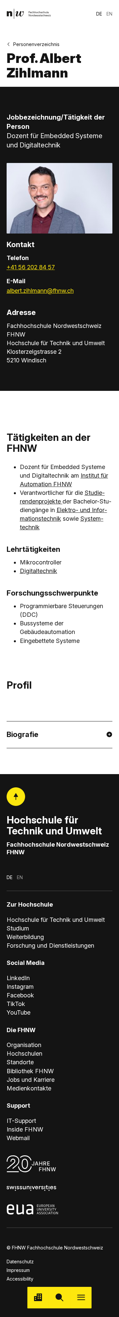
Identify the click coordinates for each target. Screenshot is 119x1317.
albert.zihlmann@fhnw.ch (40, 290)
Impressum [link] (18, 1270)
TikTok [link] (16, 1003)
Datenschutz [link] (20, 1261)
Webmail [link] (18, 1137)
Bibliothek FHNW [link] (30, 1071)
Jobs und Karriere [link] (31, 1079)
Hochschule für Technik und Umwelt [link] (56, 919)
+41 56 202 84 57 (31, 267)
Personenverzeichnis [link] (36, 44)
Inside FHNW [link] (25, 1129)
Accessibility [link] (20, 1279)
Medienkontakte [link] (29, 1088)
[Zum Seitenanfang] (16, 796)
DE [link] (99, 14)
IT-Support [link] (21, 1120)
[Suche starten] (59, 1297)
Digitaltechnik (38, 570)
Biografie (22, 734)
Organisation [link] (24, 1044)
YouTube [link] (18, 1012)
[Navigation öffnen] (81, 1297)
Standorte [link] (20, 1062)
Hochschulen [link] (24, 1053)
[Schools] (38, 1297)
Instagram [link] (20, 986)
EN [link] (109, 14)
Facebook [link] (20, 995)
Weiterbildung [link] (25, 936)
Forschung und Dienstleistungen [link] (50, 945)
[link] (29, 14)
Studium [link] (18, 928)
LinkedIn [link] (18, 978)
